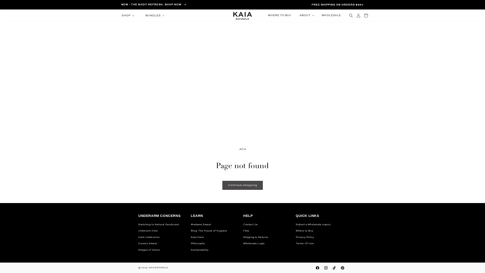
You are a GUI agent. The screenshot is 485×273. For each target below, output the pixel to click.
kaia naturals (158, 268)
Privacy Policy (305, 237)
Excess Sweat (147, 243)
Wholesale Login (254, 243)
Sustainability (199, 250)
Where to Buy (304, 231)
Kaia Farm (197, 237)
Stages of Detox (149, 250)
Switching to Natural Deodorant (158, 224)
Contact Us (250, 224)
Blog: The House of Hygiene (209, 231)
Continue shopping (242, 185)
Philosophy (198, 243)
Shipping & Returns (255, 237)
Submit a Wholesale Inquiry (313, 224)
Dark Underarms (149, 237)
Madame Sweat (201, 224)
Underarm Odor (148, 231)
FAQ (246, 231)
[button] (127, 16)
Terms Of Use (305, 243)
